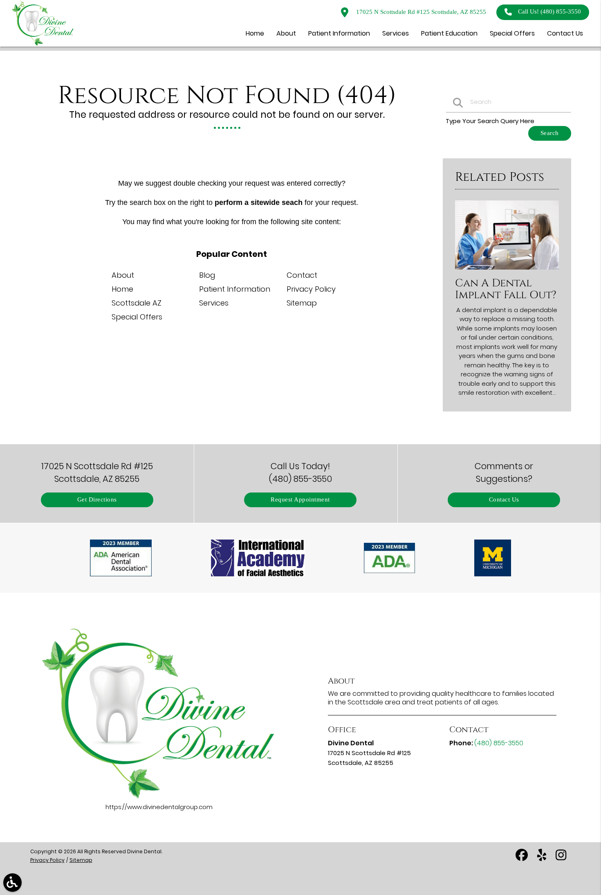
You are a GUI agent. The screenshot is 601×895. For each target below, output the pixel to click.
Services (214, 303)
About (123, 275)
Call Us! (549, 11)
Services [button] (395, 33)
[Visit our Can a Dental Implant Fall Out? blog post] (507, 271)
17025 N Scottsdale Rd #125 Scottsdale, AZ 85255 (420, 12)
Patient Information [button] (339, 33)
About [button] (286, 33)
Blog (207, 275)
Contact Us (504, 499)
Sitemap (302, 303)
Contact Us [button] (565, 33)
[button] (12, 882)
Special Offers (137, 317)
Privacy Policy (311, 289)
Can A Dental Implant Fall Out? (505, 289)
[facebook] (522, 858)
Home (122, 289)
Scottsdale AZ (136, 303)
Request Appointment (300, 499)
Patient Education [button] (449, 33)
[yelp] (542, 858)
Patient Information (234, 289)
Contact (302, 275)
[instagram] (562, 858)
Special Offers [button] (512, 33)
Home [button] (255, 33)
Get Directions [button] (97, 499)
